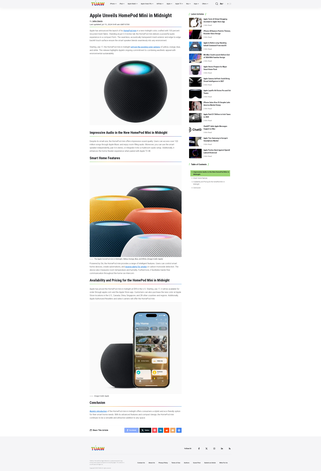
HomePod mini (129, 30)
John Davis (97, 21)
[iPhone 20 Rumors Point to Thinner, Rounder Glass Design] (195, 34)
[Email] (172, 430)
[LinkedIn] (221, 448)
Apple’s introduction (98, 411)
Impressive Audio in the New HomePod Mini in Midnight (211, 173)
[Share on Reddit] (166, 430)
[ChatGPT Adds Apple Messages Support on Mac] (195, 129)
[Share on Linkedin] (160, 430)
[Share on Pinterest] (154, 430)
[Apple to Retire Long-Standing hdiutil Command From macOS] (195, 46)
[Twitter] (206, 448)
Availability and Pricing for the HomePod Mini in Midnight (209, 183)
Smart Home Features (200, 178)
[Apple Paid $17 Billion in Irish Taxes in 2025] (195, 117)
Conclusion (196, 188)
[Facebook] (199, 448)
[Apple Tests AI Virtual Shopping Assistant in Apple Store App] (195, 22)
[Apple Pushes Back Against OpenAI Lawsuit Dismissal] (195, 153)
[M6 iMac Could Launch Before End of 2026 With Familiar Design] (195, 58)
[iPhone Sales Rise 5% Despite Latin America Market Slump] (195, 106)
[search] (217, 4)
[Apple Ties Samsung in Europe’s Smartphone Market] (195, 141)
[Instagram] (214, 448)
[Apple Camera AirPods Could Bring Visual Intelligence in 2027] (195, 82)
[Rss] (229, 448)
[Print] (179, 430)
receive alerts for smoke (136, 267)
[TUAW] (98, 4)
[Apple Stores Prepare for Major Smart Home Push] (195, 70)
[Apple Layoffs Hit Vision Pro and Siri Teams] (195, 94)
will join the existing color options (145, 47)
